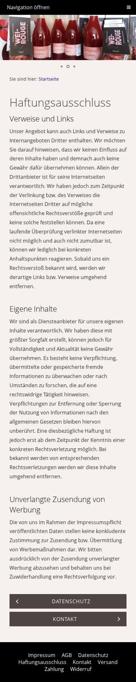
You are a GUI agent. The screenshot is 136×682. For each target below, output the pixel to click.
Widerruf (80, 669)
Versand (108, 662)
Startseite (49, 79)
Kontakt (82, 662)
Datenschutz (93, 655)
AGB (67, 655)
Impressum (41, 655)
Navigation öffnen (28, 7)
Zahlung (54, 669)
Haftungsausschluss (42, 662)
